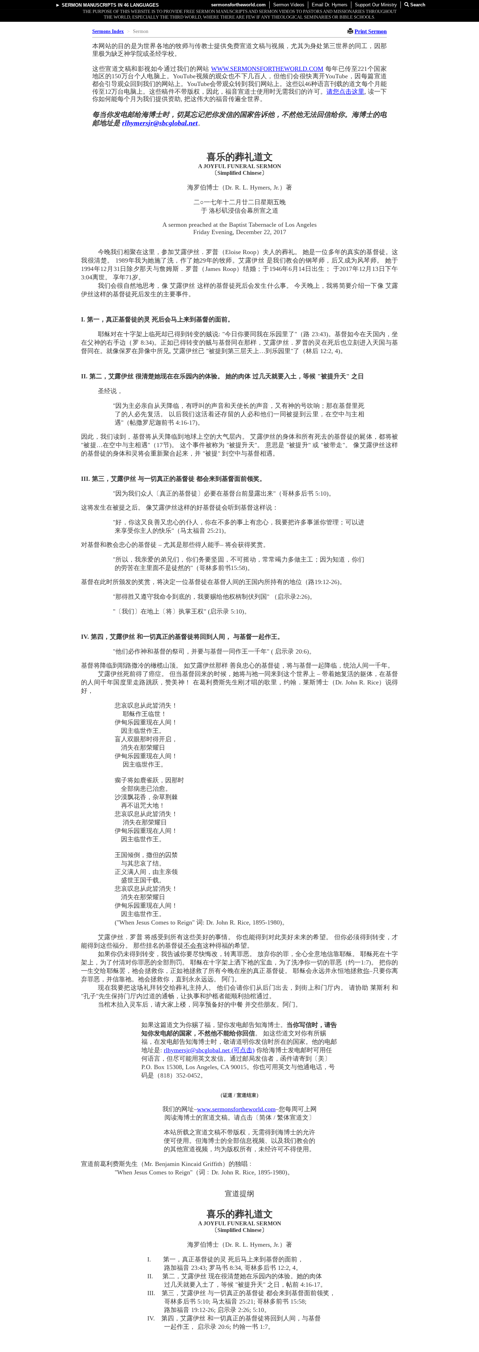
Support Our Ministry (376, 4)
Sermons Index (108, 31)
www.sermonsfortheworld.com (236, 1109)
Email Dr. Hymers (330, 4)
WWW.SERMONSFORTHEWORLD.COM (267, 68)
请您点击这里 (345, 91)
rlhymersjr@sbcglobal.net (160, 123)
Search (417, 4)
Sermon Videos (288, 4)
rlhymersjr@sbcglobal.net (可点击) (209, 1050)
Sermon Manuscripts (89, 5)
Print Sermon (371, 31)
